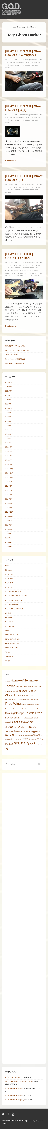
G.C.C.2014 (9, 578)
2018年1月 (8, 417)
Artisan (15, 691)
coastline (22, 695)
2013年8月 (8, 525)
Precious (28, 718)
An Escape (8, 691)
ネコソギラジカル (23, 739)
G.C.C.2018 (9, 583)
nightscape (24, 273)
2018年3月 (8, 408)
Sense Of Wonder (14, 731)
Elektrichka (21, 699)
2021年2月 (8, 399)
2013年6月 (8, 533)
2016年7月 (8, 443)
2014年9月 (8, 482)
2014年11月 (9, 473)
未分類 (7, 661)
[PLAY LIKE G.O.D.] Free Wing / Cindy (18, 1081)
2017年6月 (8, 430)
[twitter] (4, 1115)
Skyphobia (35, 731)
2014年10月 (9, 477)
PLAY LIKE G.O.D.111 (34, 62)
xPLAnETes (37, 735)
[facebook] (8, 1115)
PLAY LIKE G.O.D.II (12, 643)
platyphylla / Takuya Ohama (14, 363)
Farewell (27, 699)
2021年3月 (8, 395)
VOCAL (7, 652)
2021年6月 (8, 382)
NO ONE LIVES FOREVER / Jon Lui (17, 350)
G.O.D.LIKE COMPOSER (14, 609)
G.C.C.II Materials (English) (14, 1088)
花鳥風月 (36, 276)
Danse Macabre (31, 696)
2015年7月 (8, 464)
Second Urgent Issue (20, 726)
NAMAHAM (15, 273)
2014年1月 (8, 508)
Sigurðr (27, 731)
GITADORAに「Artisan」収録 (15, 346)
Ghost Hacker (31, 704)
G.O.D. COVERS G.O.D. (13, 600)
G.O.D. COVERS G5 (12, 604)
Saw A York (28, 722)
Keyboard (8, 617)
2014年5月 (8, 490)
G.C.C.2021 (9, 587)
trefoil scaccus (26, 276)
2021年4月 (8, 391)
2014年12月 (9, 469)
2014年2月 (8, 503)
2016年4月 (8, 456)
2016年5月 (8, 451)
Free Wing (13, 703)
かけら (12, 739)
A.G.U (7, 681)
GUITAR (8, 613)
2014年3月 (8, 499)
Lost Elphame (14, 709)
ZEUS (7, 739)
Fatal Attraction (26, 270)
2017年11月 (9, 425)
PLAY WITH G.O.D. (12, 648)
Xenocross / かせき (11, 354)
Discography (9, 570)
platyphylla (21, 718)
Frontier (23, 704)
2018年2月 (8, 412)
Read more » (10, 161)
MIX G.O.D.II (9, 626)
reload (7, 722)
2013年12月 (9, 512)
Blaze (35, 268)
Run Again (16, 721)
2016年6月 (8, 447)
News (7, 630)
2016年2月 (8, 460)
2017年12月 (9, 421)
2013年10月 (9, 516)
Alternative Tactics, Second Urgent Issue (28, 686)
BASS (7, 566)
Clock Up (10, 695)
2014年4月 (8, 495)
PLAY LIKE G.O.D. (11, 635)
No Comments (15, 65)
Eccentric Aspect (12, 270)
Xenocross (28, 735)
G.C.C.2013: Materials (12, 1077)
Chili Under (29, 690)
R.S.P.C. (32, 273)
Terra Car (15, 276)
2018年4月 (8, 404)
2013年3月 (8, 546)
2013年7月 (8, 529)
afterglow (16, 680)
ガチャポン (9, 656)
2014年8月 (8, 486)
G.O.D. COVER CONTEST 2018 (16, 596)
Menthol (31, 709)
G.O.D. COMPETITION (20, 62)
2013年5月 (8, 538)
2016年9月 (8, 438)
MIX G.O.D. (9, 622)
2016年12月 (9, 434)
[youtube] (13, 1115)
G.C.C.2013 (9, 574)
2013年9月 (8, 520)
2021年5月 (8, 387)
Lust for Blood (23, 709)
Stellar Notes (11, 735)
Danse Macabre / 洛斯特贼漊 (15, 359)
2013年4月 (8, 542)
